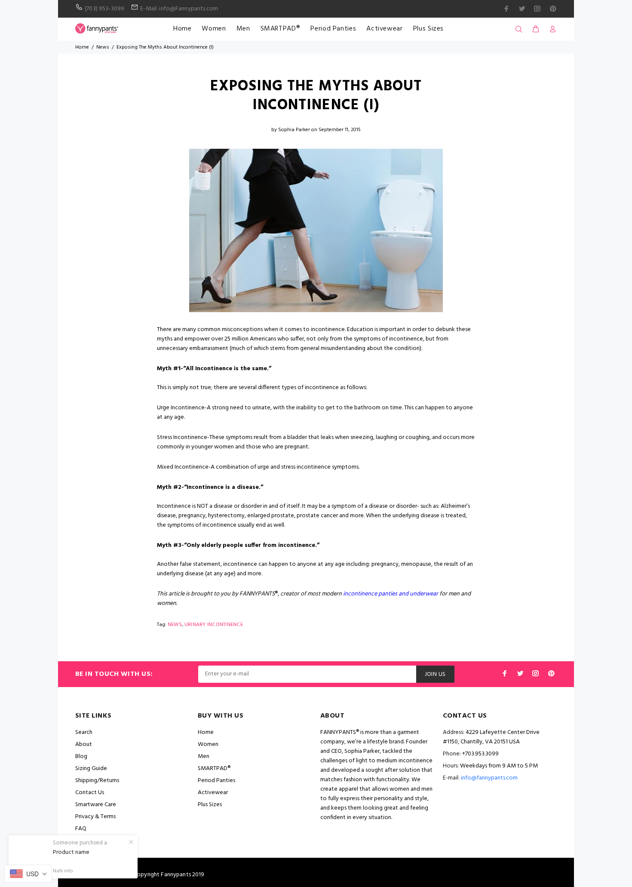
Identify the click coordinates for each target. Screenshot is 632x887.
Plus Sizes (428, 28)
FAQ (80, 829)
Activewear (384, 28)
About (83, 744)
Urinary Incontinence (213, 624)
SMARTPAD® (281, 28)
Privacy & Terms (95, 817)
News (102, 47)
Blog (81, 756)
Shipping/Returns (97, 781)
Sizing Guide (91, 768)
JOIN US (435, 674)
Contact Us (89, 793)
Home (182, 28)
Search (83, 732)
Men (243, 28)
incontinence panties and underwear (390, 594)
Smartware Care (95, 805)
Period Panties (333, 28)
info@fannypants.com (489, 778)
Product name (71, 852)
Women (214, 28)
